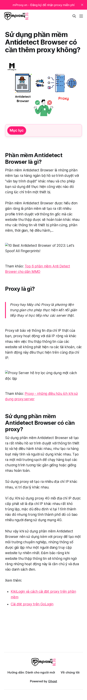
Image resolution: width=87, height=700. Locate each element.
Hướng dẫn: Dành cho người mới (31, 672)
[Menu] (81, 16)
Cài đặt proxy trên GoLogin (32, 604)
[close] (82, 5)
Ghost (52, 681)
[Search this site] (74, 16)
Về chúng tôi (70, 672)
